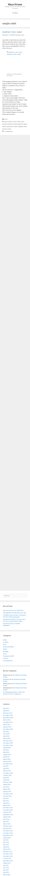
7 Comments (8, 131)
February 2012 (7, 851)
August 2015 (7, 784)
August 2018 (7, 754)
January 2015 (7, 791)
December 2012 (8, 831)
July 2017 (6, 766)
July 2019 (6, 750)
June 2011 (6, 868)
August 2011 (6, 863)
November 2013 (8, 810)
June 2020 (6, 734)
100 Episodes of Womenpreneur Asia (14, 613)
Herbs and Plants (8, 647)
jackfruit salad (12, 124)
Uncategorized (7, 660)
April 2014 (6, 803)
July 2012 (6, 840)
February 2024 (7, 713)
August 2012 (7, 838)
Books (5, 640)
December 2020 (8, 729)
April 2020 (6, 736)
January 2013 (7, 828)
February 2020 (7, 741)
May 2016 (6, 777)
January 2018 (7, 761)
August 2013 (7, 817)
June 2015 (6, 787)
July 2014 (6, 798)
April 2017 (6, 768)
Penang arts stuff (8, 656)
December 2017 (8, 764)
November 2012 (8, 833)
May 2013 (6, 821)
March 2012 (6, 849)
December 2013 (8, 807)
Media (5, 649)
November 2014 (8, 794)
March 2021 (6, 724)
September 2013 (8, 814)
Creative (5, 642)
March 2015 (6, 789)
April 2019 (6, 752)
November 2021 (8, 722)
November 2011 (8, 856)
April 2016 (6, 780)
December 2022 (8, 715)
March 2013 (6, 824)
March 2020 (7, 738)
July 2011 (5, 865)
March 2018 (6, 759)
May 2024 (6, 708)
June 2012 (6, 842)
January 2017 (7, 771)
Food (5, 119)
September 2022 (8, 717)
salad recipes (6, 129)
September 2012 (8, 835)
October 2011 (7, 858)
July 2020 (6, 731)
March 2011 (6, 874)
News (5, 654)
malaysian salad (12, 126)
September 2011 (8, 861)
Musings (5, 651)
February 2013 (7, 826)
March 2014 (6, 805)
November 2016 (8, 773)
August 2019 (7, 747)
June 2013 (6, 819)
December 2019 (8, 743)
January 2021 (7, 727)
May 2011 (6, 870)
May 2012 (6, 844)
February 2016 (7, 782)
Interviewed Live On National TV (13, 610)
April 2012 (6, 847)
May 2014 (6, 801)
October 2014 (7, 796)
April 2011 (6, 872)
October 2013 (7, 812)
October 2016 (7, 775)
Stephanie (6, 679)
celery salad (16, 121)
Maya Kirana (15, 4)
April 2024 (6, 711)
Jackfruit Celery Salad (12, 32)
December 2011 (8, 854)
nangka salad (22, 126)
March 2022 (6, 720)
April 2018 (6, 757)
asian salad (8, 121)
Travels (5, 658)
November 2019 (8, 745)
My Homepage (7, 692)
